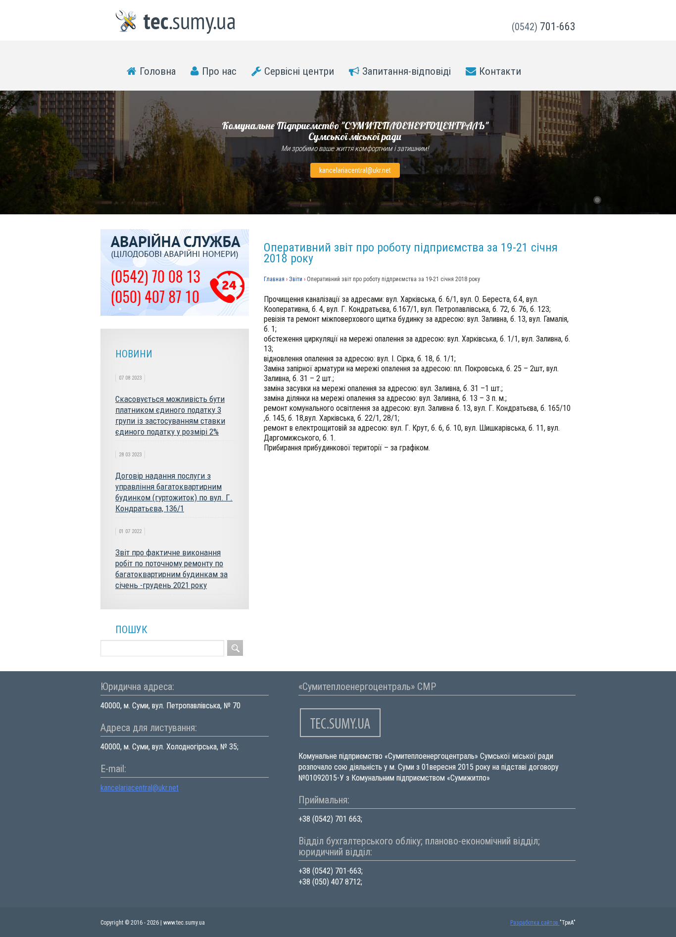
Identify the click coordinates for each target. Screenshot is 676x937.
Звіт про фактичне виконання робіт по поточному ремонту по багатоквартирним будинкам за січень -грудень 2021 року (171, 568)
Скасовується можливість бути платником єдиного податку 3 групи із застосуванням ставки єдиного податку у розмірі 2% (170, 415)
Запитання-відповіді (406, 71)
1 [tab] (597, 200)
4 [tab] (636, 200)
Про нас (219, 71)
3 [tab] (623, 200)
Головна (158, 71)
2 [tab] (610, 200)
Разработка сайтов (535, 922)
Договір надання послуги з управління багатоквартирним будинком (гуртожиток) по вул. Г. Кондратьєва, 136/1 (174, 492)
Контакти (500, 71)
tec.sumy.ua (175, 22)
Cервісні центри (299, 71)
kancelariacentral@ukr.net (355, 170)
